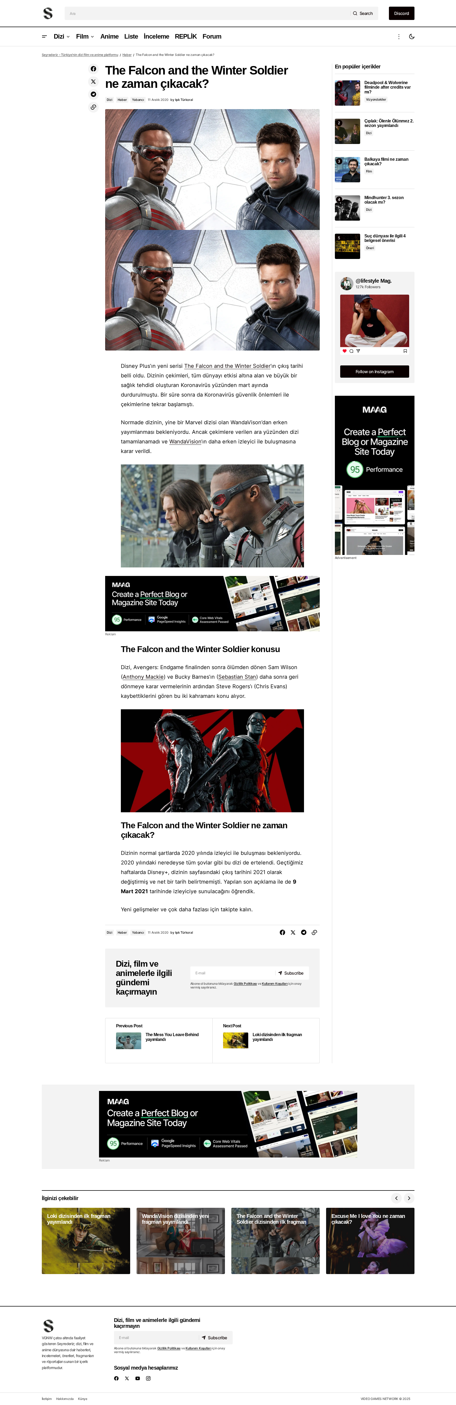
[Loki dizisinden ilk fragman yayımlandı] (265, 1040)
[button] (44, 36)
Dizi (109, 100)
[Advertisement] (212, 603)
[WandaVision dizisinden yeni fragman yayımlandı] (181, 1241)
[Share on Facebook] (93, 69)
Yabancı (138, 100)
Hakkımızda (65, 1399)
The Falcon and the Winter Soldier (227, 366)
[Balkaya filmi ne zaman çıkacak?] (347, 169)
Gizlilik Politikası (245, 984)
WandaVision (185, 441)
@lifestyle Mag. (374, 281)
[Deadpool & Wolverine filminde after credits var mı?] (347, 93)
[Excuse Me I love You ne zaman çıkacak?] (370, 1241)
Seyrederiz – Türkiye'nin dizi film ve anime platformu (80, 55)
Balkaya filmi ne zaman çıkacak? (386, 161)
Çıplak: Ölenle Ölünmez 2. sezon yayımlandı (389, 123)
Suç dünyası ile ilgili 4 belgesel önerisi (385, 238)
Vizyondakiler (376, 99)
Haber (127, 55)
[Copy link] (93, 107)
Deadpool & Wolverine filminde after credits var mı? (387, 87)
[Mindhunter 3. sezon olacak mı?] (347, 208)
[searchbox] (207, 13)
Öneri (370, 248)
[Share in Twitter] (93, 81)
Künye (82, 1399)
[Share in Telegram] (93, 94)
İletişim (47, 1399)
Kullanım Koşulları (275, 984)
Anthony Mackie (143, 677)
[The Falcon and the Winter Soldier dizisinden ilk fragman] (275, 1241)
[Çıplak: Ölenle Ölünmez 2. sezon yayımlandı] (347, 131)
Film (369, 171)
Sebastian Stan (237, 677)
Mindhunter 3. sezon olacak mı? (384, 200)
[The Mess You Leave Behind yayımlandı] (158, 1040)
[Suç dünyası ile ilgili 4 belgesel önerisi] (347, 246)
